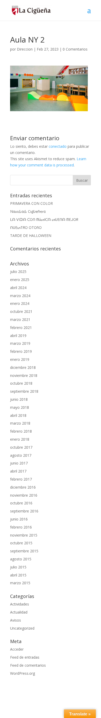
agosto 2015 (20, 559)
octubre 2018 (21, 383)
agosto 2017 (20, 455)
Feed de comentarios (28, 665)
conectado (58, 146)
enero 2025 (19, 279)
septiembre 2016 (24, 511)
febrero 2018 (21, 431)
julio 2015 (18, 567)
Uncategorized (22, 628)
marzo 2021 (20, 319)
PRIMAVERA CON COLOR (31, 203)
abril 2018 (18, 415)
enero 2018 (19, 439)
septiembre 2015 (24, 550)
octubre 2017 (21, 447)
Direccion (25, 49)
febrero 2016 (21, 527)
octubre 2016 (21, 503)
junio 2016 (19, 519)
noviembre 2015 (23, 535)
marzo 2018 (20, 423)
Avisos (15, 620)
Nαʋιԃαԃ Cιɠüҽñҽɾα (28, 211)
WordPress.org (22, 673)
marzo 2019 (20, 343)
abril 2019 (18, 335)
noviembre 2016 (23, 495)
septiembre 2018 (24, 391)
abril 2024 (18, 287)
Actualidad (18, 612)
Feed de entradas (24, 657)
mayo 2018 (19, 407)
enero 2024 (19, 303)
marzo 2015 (20, 582)
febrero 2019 (21, 351)
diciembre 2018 (23, 367)
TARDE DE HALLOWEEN (30, 235)
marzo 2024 (20, 295)
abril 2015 (18, 575)
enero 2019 (19, 359)
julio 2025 (18, 271)
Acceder (17, 649)
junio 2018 (19, 399)
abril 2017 (18, 471)
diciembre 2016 (23, 487)
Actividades (19, 604)
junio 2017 (19, 463)
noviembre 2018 (23, 375)
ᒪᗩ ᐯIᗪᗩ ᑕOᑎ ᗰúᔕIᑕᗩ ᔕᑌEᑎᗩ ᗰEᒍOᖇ (44, 219)
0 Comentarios (75, 49)
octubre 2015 (21, 542)
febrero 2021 (21, 327)
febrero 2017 (21, 479)
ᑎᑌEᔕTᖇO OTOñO (26, 227)
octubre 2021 (21, 311)
